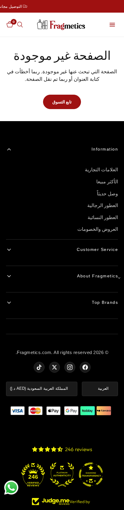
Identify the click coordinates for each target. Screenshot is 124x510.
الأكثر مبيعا (107, 181)
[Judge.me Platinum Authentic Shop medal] (62, 475)
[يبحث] (20, 25)
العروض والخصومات (97, 229)
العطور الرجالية (102, 205)
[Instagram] (69, 367)
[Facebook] (85, 367)
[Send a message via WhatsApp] (11, 487)
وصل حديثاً (107, 193)
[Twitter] (54, 367)
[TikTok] (39, 367)
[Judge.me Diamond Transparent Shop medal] (91, 475)
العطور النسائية (103, 217)
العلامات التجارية (101, 169)
